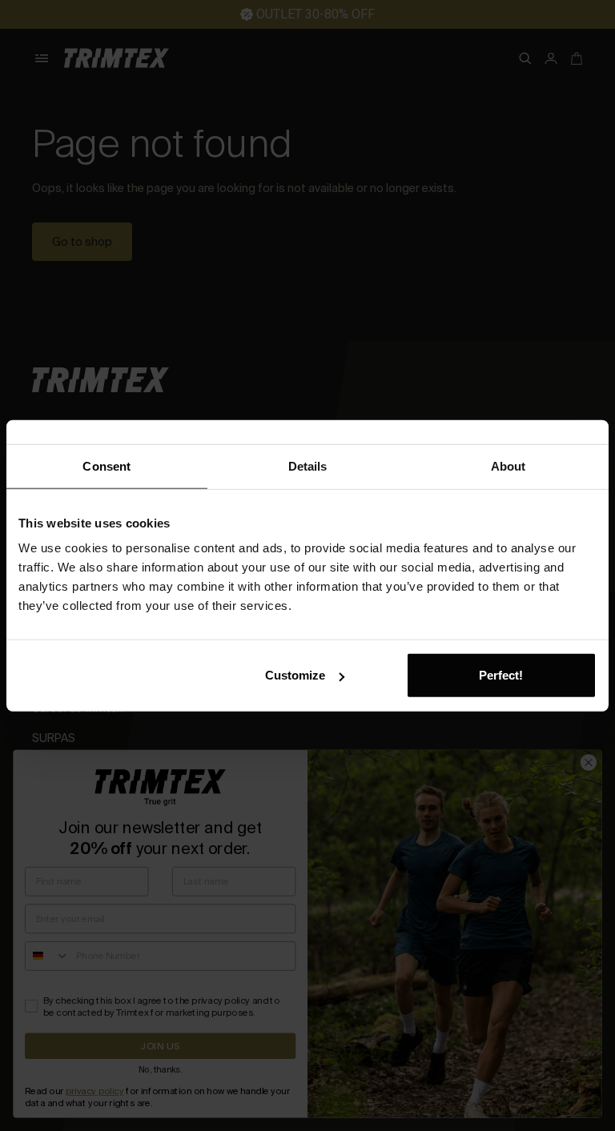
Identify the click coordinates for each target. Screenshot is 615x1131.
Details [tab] (308, 465)
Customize (295, 675)
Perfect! (501, 675)
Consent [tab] (106, 465)
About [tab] (508, 465)
